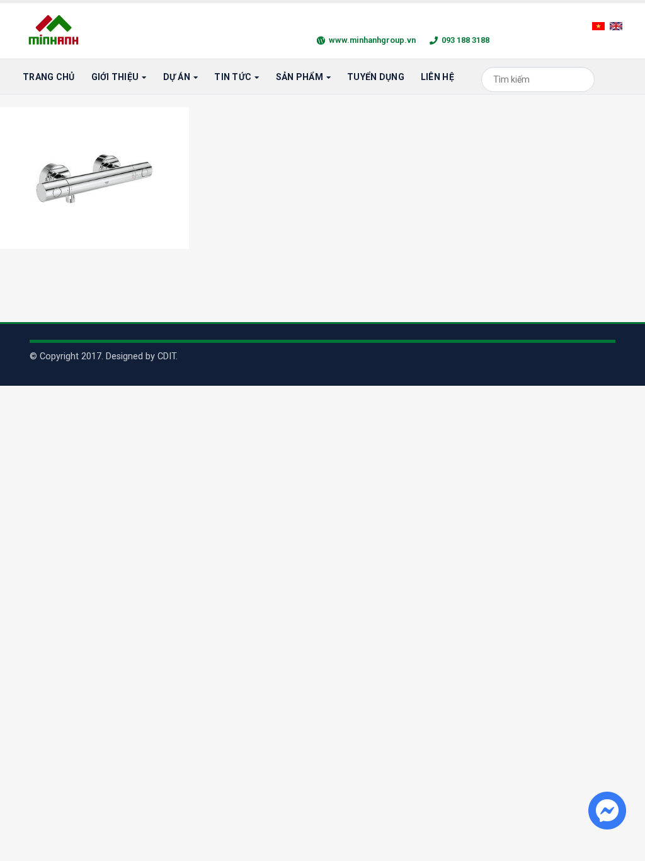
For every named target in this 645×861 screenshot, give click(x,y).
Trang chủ (49, 77)
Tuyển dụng (375, 77)
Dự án (176, 77)
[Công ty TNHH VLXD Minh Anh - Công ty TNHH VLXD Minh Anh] (55, 31)
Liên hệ (437, 77)
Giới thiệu (115, 77)
